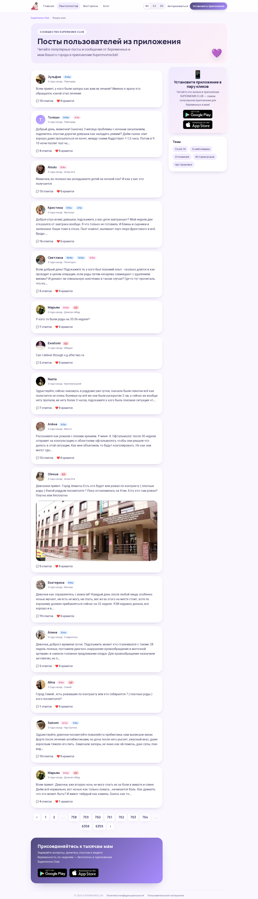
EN (161, 6)
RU (147, 6)
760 (98, 817)
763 (133, 817)
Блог (106, 6)
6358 (85, 826)
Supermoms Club (40, 17)
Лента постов (68, 6)
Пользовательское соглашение (166, 895)
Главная (48, 6)
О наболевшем (201, 149)
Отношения (182, 156)
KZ (154, 6)
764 (145, 817)
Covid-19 (180, 149)
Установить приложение (208, 6)
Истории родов (204, 156)
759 (86, 817)
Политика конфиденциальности (125, 895)
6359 (99, 826)
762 (121, 817)
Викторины (90, 6)
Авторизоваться (178, 6)
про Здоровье (183, 164)
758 (74, 817)
